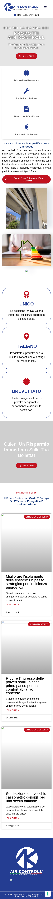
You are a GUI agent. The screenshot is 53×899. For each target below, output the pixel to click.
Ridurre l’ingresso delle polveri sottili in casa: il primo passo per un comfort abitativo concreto (25, 685)
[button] (45, 7)
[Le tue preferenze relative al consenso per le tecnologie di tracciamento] (48, 894)
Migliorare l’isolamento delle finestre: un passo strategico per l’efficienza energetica (26, 581)
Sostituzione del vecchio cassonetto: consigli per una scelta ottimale (26, 797)
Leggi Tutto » (12, 605)
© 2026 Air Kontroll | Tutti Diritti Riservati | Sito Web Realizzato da (27, 895)
